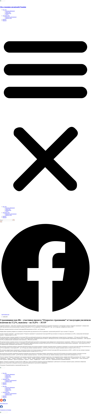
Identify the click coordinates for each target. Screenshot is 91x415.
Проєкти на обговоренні (10, 17)
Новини (4, 19)
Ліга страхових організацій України (13, 7)
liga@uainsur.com (4, 403)
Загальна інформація (10, 11)
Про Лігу (5, 9)
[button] (45, 113)
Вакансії (4, 20)
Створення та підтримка (5, 409)
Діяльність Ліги (6, 15)
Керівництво (8, 13)
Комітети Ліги (8, 18)
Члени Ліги (8, 12)
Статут (6, 14)
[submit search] (14, 220)
